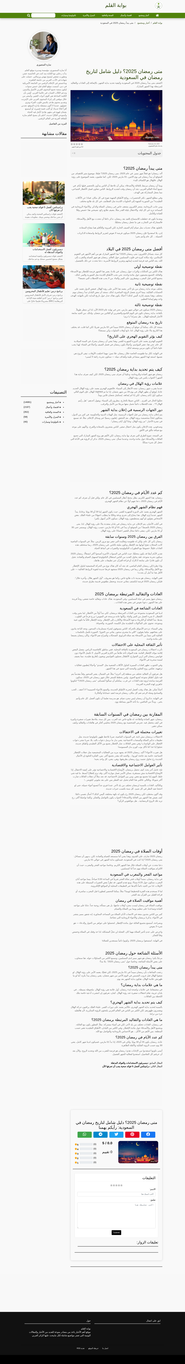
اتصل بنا (105, 1348)
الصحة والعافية (107, 15)
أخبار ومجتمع (144, 15)
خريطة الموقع (93, 1348)
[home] (157, 15)
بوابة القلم (157, 23)
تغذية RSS (81, 1348)
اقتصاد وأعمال (126, 15)
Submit (116, 1232)
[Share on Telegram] (100, 1135)
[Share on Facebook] (148, 1135)
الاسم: (153, 1189)
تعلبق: (153, 1200)
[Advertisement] (116, 47)
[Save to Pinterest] (132, 1135)
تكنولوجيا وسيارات (68, 15)
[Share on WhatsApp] (85, 1135)
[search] (28, 15)
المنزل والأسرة (89, 15)
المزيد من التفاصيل (58, 123)
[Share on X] (116, 1135)
